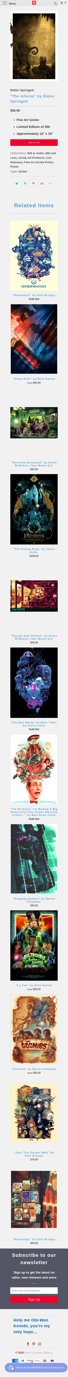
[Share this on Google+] (42, 184)
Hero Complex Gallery (38, 1352)
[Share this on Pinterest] (33, 184)
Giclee (23, 171)
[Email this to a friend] (50, 184)
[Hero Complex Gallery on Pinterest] (33, 1344)
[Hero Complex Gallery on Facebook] (28, 1344)
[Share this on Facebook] (25, 184)
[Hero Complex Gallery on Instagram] (39, 1344)
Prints (14, 166)
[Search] (55, 3)
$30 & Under (35, 153)
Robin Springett (22, 90)
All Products (36, 157)
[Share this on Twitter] (16, 184)
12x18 (22, 157)
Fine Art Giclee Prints (38, 162)
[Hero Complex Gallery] (34, 3)
